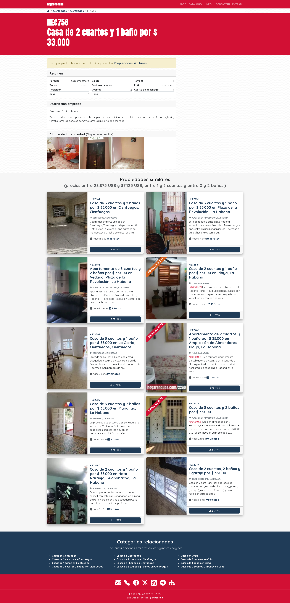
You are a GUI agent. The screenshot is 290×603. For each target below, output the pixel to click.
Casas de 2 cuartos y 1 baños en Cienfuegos (77, 566)
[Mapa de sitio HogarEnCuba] (172, 582)
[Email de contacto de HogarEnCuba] (118, 582)
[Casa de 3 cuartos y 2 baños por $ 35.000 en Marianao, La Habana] (67, 423)
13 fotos (215, 304)
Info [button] (209, 4)
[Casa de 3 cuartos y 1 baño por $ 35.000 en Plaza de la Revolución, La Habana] (166, 222)
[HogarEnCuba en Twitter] (145, 582)
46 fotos (214, 238)
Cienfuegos (60, 10)
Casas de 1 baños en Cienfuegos (70, 562)
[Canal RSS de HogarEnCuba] (154, 582)
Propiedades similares (130, 63)
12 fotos (214, 438)
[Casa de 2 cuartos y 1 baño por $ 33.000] (63, 153)
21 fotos (115, 373)
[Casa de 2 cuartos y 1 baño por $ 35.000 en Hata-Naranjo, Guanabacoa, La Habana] (67, 491)
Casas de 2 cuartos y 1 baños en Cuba (202, 566)
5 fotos (114, 439)
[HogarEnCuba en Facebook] (136, 582)
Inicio (182, 4)
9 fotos (114, 509)
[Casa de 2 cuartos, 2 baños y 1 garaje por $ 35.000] (166, 486)
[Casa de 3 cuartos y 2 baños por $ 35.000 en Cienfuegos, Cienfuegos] (67, 222)
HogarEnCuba (55, 4)
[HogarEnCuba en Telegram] (163, 582)
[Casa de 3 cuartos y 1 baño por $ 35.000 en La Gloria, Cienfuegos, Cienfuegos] (67, 358)
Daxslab (158, 597)
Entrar (237, 4)
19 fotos (214, 499)
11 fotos (214, 377)
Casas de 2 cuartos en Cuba (197, 559)
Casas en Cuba (189, 555)
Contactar (223, 4)
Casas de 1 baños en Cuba (196, 562)
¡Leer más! (115, 249)
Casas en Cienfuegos (64, 555)
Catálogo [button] (195, 4)
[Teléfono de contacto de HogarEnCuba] (127, 582)
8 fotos (116, 308)
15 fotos (114, 238)
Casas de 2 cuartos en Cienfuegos (72, 559)
